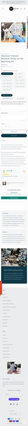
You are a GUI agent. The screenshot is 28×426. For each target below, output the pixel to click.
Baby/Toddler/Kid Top (8, 98)
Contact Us (5, 341)
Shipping (2, 66)
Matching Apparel (7, 300)
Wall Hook (5, 319)
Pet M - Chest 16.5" (7, 76)
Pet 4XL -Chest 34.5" (7, 86)
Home (4, 294)
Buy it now (14, 135)
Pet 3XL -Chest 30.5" (20, 83)
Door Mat (5, 322)
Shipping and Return (8, 344)
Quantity (3, 123)
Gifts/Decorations (7, 316)
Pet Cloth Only (20, 98)
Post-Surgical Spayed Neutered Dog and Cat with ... (15, 183)
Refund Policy (6, 347)
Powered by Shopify (18, 423)
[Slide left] (10, 51)
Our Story (5, 338)
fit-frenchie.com (11, 423)
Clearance (5, 326)
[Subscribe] (22, 394)
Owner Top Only (6, 89)
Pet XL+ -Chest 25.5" (20, 80)
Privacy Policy (6, 357)
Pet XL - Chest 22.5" (7, 80)
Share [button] (4, 140)
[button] (2, 8)
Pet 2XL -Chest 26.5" (7, 83)
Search (4, 335)
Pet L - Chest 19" (19, 76)
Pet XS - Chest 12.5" (7, 73)
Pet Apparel (5, 297)
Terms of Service (6, 354)
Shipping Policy (6, 351)
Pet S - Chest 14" (19, 73)
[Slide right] (17, 51)
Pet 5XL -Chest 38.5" (20, 86)
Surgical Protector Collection (9, 307)
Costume (5, 313)
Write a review (14, 198)
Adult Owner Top (7, 95)
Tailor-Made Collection (8, 303)
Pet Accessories (6, 310)
